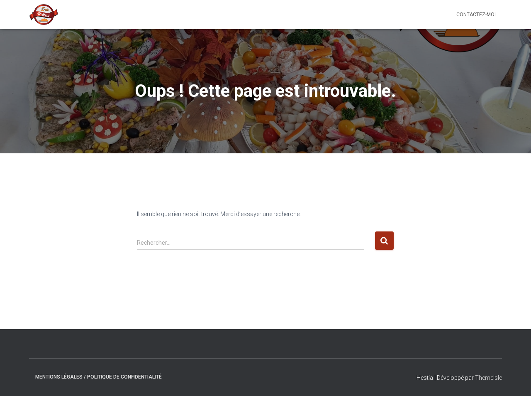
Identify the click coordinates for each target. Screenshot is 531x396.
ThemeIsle (488, 377)
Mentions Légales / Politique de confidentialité (98, 377)
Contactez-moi (476, 14)
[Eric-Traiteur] (44, 14)
